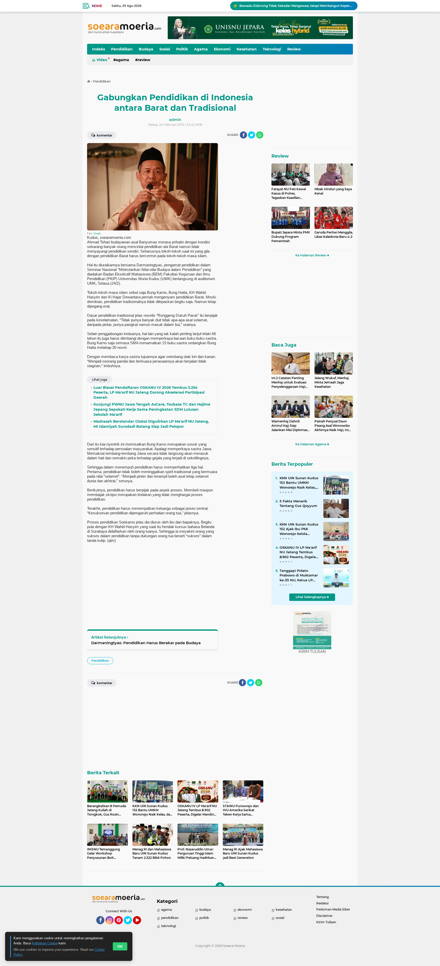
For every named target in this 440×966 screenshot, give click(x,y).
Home (97, 6)
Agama (201, 49)
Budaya (146, 49)
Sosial (164, 49)
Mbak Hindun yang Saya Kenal (333, 191)
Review (294, 49)
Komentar (104, 135)
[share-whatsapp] (259, 135)
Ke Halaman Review (311, 255)
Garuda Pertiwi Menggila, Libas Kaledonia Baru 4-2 (333, 234)
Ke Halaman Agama (311, 444)
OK (120, 946)
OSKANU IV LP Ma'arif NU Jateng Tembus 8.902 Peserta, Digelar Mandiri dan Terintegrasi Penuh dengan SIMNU (298, 552)
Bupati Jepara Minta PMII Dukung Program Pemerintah (290, 236)
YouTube (140, 926)
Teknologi (272, 49)
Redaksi (322, 903)
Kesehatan (247, 49)
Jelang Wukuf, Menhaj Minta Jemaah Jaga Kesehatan (331, 382)
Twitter (130, 926)
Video (102, 60)
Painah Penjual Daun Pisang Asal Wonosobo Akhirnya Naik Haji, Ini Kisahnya (332, 425)
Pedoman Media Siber (333, 909)
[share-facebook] (243, 135)
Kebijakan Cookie (45, 943)
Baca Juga (283, 345)
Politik (182, 49)
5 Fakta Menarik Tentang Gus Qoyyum (298, 503)
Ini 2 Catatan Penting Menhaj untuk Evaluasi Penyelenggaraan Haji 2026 (288, 382)
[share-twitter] (251, 135)
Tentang (322, 897)
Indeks (98, 49)
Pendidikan (122, 49)
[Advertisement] (243, 219)
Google (97, 233)
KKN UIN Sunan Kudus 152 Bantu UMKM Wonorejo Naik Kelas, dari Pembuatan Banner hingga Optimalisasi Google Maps (299, 483)
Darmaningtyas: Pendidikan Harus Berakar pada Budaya (146, 642)
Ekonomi (222, 49)
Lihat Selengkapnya (311, 597)
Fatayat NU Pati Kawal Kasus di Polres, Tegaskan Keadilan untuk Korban (288, 193)
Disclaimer (324, 916)
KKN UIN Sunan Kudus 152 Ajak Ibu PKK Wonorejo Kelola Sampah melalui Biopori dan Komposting (296, 6)
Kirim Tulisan (326, 922)
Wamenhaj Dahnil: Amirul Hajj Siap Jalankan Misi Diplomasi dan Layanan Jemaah (289, 425)
